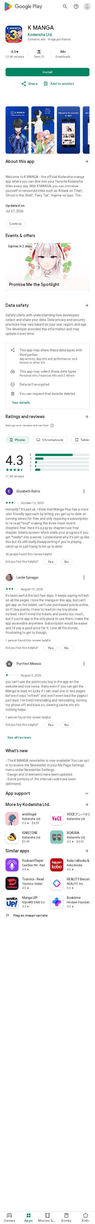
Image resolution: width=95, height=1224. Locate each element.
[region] (47, 54)
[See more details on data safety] (21, 402)
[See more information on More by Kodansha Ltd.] (86, 804)
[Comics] (15, 223)
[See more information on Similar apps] (86, 850)
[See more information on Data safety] (86, 305)
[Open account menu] (87, 6)
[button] (42, 56)
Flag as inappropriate (27, 915)
